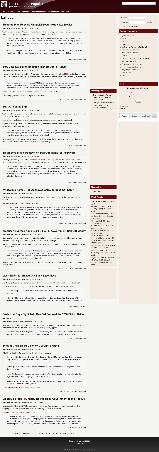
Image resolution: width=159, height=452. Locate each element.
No (130, 96)
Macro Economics (39, 11)
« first (17, 433)
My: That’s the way (129, 61)
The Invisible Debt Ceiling (100, 221)
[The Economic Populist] (4, 6)
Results (122, 109)
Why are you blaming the (131, 70)
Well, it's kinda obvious (130, 52)
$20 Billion (68, 74)
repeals (42, 32)
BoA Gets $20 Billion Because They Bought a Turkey (34, 66)
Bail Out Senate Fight (15, 106)
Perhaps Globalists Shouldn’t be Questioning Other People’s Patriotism (103, 105)
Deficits (124, 75)
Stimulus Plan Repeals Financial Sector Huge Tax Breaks (37, 24)
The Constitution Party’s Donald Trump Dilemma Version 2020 (102, 97)
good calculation (128, 35)
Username (124, 18)
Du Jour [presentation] (135, 116)
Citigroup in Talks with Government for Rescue (19, 412)
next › (65, 433)
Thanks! (124, 41)
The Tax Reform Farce (99, 201)
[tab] (124, 116)
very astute (126, 44)
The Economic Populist (25, 3)
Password (124, 22)
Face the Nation (18, 388)
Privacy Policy (79, 443)
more (155, 78)
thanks (124, 38)
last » (72, 433)
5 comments (73, 268)
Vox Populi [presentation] (146, 116)
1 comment (74, 99)
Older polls (124, 106)
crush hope (49, 325)
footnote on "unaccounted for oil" (134, 47)
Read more (82, 59)
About (10, 11)
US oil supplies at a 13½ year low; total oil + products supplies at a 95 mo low (102, 228)
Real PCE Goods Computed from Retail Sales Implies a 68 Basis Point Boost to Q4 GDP (102, 237)
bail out (36, 328)
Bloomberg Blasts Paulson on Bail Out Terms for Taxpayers (38, 152)
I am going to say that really (132, 67)
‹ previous (25, 433)
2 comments (73, 223)
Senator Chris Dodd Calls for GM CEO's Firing (30, 345)
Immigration (126, 72)
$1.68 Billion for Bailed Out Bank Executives (29, 275)
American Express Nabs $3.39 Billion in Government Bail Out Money (44, 231)
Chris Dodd (36, 353)
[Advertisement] (100, 51)
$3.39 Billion (53, 244)
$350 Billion (6, 116)
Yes (130, 92)
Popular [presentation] (124, 116)
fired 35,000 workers (21, 95)
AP (7, 286)
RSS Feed (65, 11)
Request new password (129, 26)
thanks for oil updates (130, 50)
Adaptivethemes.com (88, 449)
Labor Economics (23, 11)
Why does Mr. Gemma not (132, 64)
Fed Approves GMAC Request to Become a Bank (20, 203)
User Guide (97, 191)
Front (4, 11)
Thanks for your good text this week (135, 58)
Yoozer (124, 55)
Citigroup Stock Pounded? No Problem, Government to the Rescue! (44, 399)
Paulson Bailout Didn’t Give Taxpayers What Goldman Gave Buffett (55, 160)
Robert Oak (16, 28)
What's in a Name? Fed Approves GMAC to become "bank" (38, 190)
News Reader (53, 11)
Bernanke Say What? (99, 262)
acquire (44, 92)
